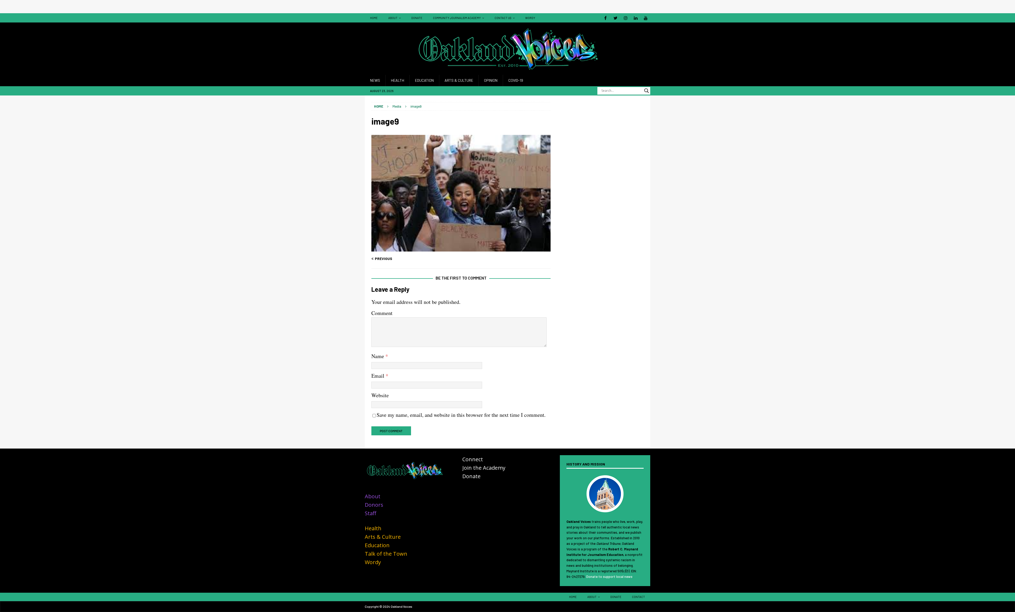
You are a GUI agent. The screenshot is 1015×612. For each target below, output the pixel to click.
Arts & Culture (459, 80)
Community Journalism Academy (457, 18)
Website (380, 395)
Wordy (530, 18)
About (393, 18)
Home (374, 18)
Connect (472, 459)
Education (424, 80)
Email (378, 375)
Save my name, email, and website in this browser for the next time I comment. (461, 414)
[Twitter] (615, 17)
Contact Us (503, 18)
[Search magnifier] (646, 90)
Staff (370, 513)
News (375, 80)
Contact (638, 597)
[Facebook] (605, 17)
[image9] (461, 248)
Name (378, 356)
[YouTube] (645, 17)
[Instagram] (625, 17)
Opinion (490, 80)
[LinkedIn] (635, 17)
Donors (374, 504)
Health (397, 80)
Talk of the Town (386, 553)
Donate (416, 18)
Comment (382, 313)
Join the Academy (483, 467)
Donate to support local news (609, 576)
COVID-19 (515, 80)
